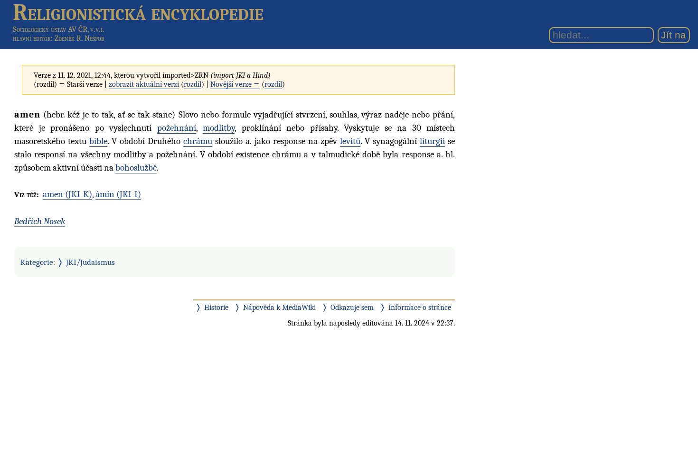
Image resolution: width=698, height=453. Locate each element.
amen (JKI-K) (67, 194)
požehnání (176, 128)
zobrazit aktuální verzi (144, 84)
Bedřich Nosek (39, 221)
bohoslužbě (136, 168)
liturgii (432, 141)
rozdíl (192, 84)
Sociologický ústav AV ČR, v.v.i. (58, 29)
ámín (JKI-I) (118, 194)
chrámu (197, 141)
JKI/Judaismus (90, 262)
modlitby (219, 128)
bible (98, 141)
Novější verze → (235, 84)
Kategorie (36, 262)
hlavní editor (32, 38)
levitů (350, 141)
